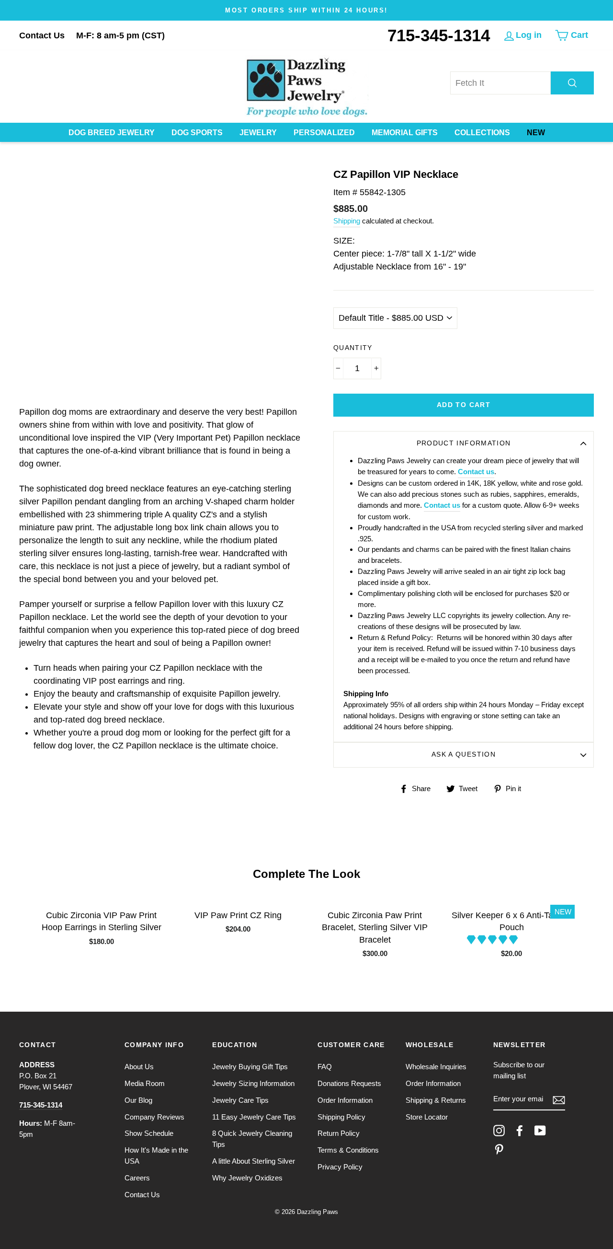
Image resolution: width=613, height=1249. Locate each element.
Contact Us (42, 35)
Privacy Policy (340, 1167)
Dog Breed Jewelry (111, 132)
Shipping (346, 221)
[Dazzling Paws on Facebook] (519, 1130)
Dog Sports (197, 132)
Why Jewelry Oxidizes (247, 1178)
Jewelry (258, 132)
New (536, 132)
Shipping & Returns (436, 1100)
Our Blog (138, 1100)
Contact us (476, 471)
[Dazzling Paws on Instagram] (499, 1130)
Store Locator (427, 1117)
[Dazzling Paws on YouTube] (540, 1130)
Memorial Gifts (405, 132)
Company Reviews (154, 1117)
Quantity (353, 347)
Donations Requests (349, 1083)
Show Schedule (149, 1133)
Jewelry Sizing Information (253, 1083)
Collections (482, 132)
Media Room (145, 1083)
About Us (139, 1066)
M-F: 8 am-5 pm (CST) (120, 35)
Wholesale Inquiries (436, 1066)
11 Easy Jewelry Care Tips (254, 1117)
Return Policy (339, 1133)
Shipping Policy (341, 1117)
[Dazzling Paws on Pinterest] (499, 1149)
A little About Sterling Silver (253, 1161)
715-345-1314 (438, 35)
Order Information (345, 1100)
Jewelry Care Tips (240, 1100)
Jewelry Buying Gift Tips (250, 1066)
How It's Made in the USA (156, 1155)
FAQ (325, 1066)
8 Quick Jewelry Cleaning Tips (252, 1138)
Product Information (464, 443)
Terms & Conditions (348, 1150)
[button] (493, 940)
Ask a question (463, 754)
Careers (137, 1178)
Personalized (324, 132)
